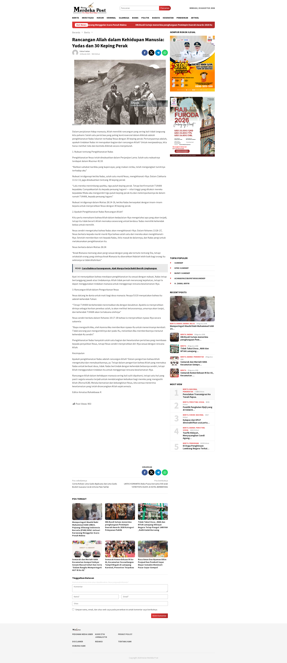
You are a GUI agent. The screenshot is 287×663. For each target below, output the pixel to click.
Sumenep (178, 263)
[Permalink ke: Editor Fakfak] (75, 52)
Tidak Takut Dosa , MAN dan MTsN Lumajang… (194, 350)
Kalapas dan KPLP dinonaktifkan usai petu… (196, 421)
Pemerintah (199, 357)
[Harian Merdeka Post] (89, 7)
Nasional (193, 389)
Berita (173, 324)
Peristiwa (193, 402)
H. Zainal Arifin (181, 283)
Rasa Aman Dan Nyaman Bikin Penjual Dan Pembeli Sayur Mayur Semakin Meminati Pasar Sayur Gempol (152, 563)
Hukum (192, 415)
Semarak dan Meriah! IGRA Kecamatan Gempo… (193, 363)
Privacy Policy (125, 634)
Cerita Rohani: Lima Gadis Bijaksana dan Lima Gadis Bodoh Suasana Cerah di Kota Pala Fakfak (94, 483)
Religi (192, 324)
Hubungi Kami (79, 646)
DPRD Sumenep (181, 268)
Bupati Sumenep (182, 273)
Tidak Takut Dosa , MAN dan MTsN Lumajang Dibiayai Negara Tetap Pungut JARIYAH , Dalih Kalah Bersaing (153, 526)
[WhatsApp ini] (165, 53)
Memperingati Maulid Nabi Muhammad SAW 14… (192, 327)
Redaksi (99, 641)
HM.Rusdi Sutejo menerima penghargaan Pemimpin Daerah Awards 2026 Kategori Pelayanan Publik (153, 25)
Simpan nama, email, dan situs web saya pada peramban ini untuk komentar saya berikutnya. (116, 609)
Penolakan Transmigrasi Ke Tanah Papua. (197, 395)
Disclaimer (77, 641)
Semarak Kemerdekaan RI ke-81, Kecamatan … (197, 374)
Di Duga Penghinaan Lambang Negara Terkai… (196, 447)
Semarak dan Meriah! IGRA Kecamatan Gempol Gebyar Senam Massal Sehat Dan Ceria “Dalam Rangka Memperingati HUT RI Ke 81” (87, 565)
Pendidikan (194, 443)
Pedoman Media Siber (82, 634)
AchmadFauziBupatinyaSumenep (189, 278)
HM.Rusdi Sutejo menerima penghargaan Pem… (194, 338)
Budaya (179, 324)
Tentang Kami (125, 641)
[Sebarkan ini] (145, 53)
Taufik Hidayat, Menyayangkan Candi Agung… (194, 436)
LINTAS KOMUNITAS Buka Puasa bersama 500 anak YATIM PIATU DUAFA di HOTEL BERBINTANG (146, 483)
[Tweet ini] (151, 53)
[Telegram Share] (158, 53)
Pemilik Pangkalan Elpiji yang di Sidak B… (197, 408)
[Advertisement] (120, 434)
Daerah (186, 324)
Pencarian (165, 8)
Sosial (201, 402)
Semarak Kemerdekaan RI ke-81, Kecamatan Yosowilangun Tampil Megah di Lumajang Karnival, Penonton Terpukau (119, 563)
